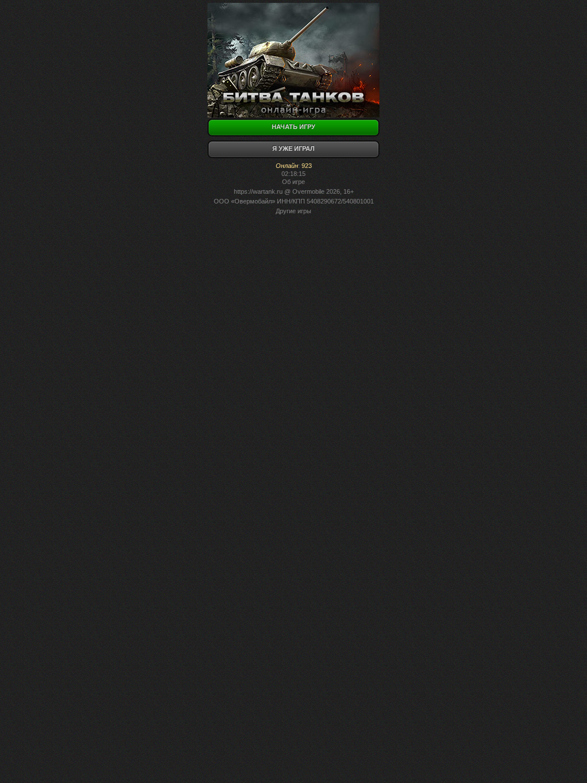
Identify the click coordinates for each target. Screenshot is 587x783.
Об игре (293, 181)
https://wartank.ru (258, 191)
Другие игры (293, 211)
